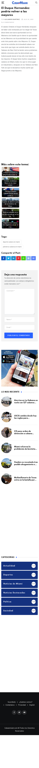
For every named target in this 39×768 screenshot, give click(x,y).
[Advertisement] (19, 96)
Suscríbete (12, 703)
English (32, 706)
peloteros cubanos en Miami (12, 248)
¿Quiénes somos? (25, 703)
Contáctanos (10, 706)
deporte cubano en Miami (11, 243)
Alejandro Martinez (12, 20)
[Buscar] (36, 2)
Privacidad (22, 706)
